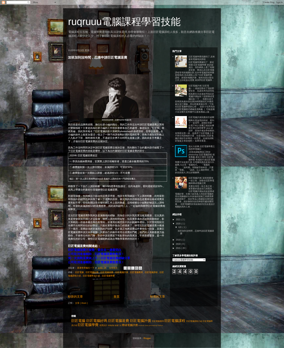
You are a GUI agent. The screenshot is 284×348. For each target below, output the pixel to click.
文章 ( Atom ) (81, 303)
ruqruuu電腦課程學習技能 (124, 21)
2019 (178, 240)
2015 (178, 248)
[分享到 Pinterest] (140, 268)
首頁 (116, 296)
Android (141, 325)
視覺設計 (103, 325)
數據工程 (118, 325)
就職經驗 (111, 325)
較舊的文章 (157, 296)
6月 (180, 227)
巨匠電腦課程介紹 (194, 321)
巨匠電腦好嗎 (92, 272)
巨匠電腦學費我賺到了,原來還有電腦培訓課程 (202, 57)
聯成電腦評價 (130, 325)
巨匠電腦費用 (136, 272)
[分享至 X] (132, 268)
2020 (178, 223)
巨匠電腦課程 (151, 272)
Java (146, 325)
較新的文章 (75, 296)
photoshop (153, 325)
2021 (178, 219)
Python (160, 325)
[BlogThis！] (129, 268)
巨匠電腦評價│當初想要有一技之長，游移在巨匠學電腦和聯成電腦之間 (201, 180)
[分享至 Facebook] (136, 268)
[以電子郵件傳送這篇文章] (125, 268)
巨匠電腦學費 (108, 276)
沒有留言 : (114, 268)
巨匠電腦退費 (107, 272)
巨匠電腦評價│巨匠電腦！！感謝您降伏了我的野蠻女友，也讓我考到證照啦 (201, 88)
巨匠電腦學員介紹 (92, 276)
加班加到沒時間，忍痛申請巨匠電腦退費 (97, 57)
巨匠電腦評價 (122, 272)
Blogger (147, 338)
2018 (178, 244)
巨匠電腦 (79, 272)
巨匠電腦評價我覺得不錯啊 (201, 117)
